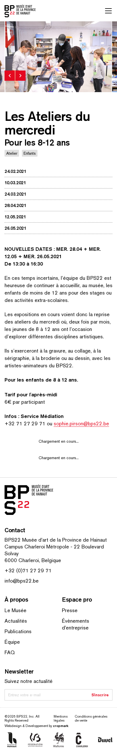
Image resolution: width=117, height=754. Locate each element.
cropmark (60, 726)
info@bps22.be (22, 580)
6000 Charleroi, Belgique (33, 560)
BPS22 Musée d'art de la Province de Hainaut (56, 539)
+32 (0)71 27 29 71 (28, 570)
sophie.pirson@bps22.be (81, 423)
